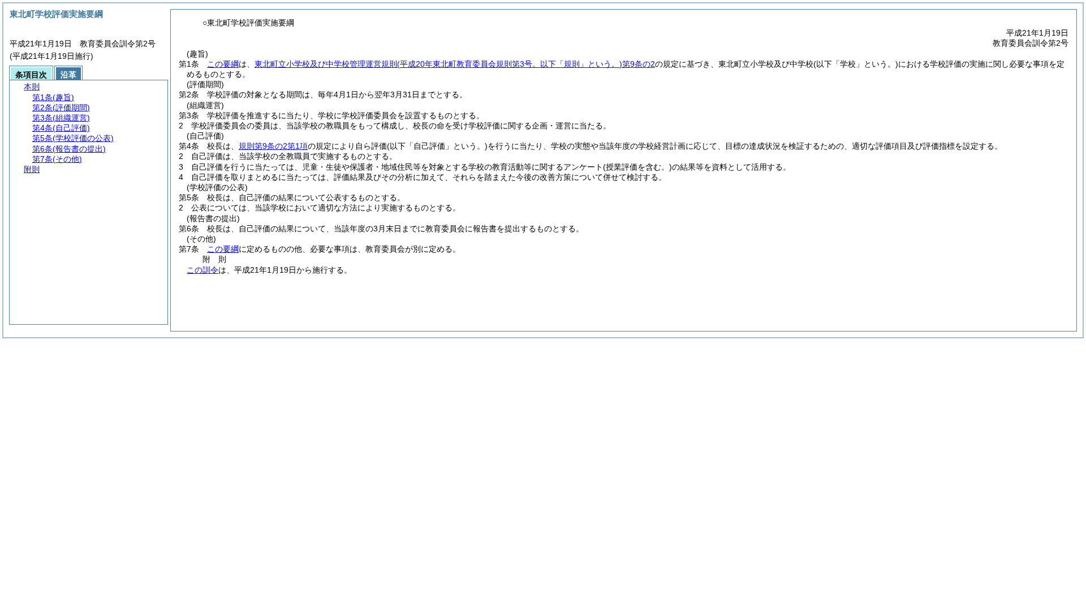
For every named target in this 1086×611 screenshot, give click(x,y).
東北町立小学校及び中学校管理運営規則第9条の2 (455, 63)
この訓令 (202, 269)
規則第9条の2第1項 (273, 145)
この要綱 (223, 63)
